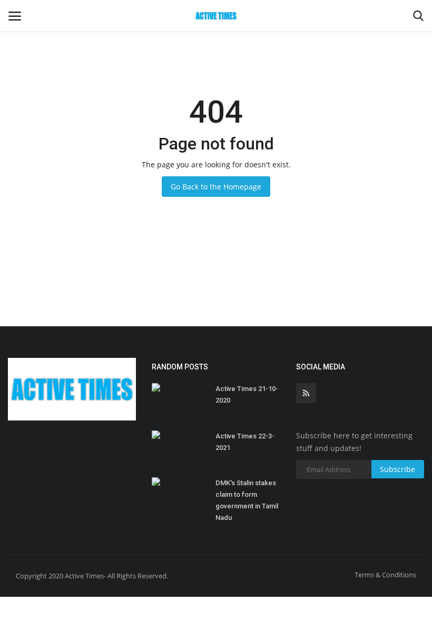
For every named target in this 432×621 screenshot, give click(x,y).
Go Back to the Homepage (216, 187)
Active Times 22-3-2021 (244, 442)
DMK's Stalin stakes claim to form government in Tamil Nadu (246, 500)
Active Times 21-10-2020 (246, 394)
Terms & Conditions (385, 574)
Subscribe (397, 469)
